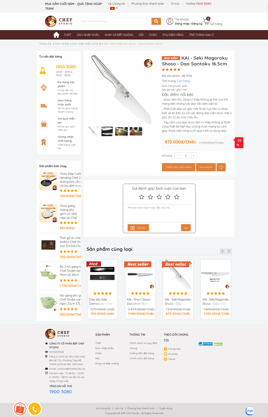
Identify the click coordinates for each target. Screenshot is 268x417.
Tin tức (175, 3)
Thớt (67, 35)
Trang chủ (45, 43)
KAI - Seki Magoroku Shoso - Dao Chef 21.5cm (216, 304)
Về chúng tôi (116, 3)
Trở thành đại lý (201, 35)
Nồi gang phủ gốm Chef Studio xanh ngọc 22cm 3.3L (72, 299)
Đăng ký (196, 23)
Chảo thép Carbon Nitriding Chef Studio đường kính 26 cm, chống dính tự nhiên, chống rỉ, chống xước (74, 182)
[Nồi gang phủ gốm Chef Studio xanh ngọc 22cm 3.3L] (48, 303)
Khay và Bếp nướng (107, 363)
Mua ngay (206, 167)
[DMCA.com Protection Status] (218, 343)
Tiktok (171, 359)
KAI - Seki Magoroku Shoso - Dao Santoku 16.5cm (178, 304)
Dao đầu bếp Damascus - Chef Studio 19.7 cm (101, 304)
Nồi (141, 35)
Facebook (173, 348)
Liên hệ (119, 408)
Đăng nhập (182, 23)
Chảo (153, 35)
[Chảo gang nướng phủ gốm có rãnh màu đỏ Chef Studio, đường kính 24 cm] (48, 213)
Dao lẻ (97, 43)
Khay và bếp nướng (119, 35)
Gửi (186, 227)
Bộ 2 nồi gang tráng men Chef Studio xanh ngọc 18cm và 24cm (76, 270)
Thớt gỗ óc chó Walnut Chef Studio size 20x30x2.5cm (73, 242)
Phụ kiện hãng (173, 35)
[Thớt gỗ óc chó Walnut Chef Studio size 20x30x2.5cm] (48, 245)
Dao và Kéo (62, 43)
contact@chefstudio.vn (71, 368)
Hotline (198, 3)
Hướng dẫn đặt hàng (141, 353)
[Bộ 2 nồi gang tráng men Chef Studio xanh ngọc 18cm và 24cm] (48, 274)
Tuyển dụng (165, 408)
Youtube (172, 354)
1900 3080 (60, 392)
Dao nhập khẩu (88, 35)
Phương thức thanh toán (147, 3)
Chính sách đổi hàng (141, 358)
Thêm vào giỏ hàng (179, 167)
